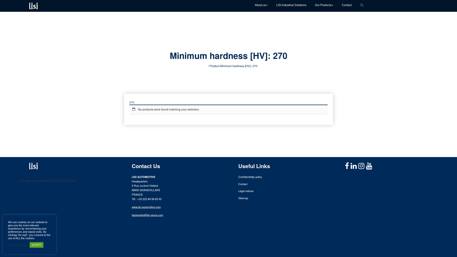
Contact (347, 5)
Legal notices (246, 191)
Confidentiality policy (250, 177)
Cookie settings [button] (18, 245)
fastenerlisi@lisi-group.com (147, 215)
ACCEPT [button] (36, 245)
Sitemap (243, 198)
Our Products (323, 5)
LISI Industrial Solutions (291, 5)
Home (203, 66)
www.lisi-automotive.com (146, 207)
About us (260, 5)
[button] (362, 5)
